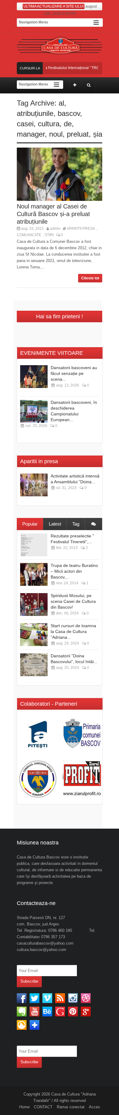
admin (55, 228)
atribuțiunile (35, 113)
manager (31, 134)
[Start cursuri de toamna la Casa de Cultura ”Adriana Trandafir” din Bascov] (34, 634)
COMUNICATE (29, 235)
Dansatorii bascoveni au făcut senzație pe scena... (74, 373)
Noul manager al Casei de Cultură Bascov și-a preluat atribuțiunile (53, 214)
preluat (78, 134)
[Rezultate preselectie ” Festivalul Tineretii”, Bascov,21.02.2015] (34, 544)
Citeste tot (90, 278)
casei (25, 124)
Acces (94, 1107)
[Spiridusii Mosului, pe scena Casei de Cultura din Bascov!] (34, 604)
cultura (49, 124)
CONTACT (43, 1107)
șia (97, 134)
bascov (69, 113)
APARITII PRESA (81, 228)
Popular (30, 523)
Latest (55, 523)
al (61, 103)
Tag (75, 523)
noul (56, 134)
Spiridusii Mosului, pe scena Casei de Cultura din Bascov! (73, 601)
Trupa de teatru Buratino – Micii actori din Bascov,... (74, 571)
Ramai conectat (71, 1107)
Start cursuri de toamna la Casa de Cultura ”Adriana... (73, 631)
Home (24, 1107)
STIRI (49, 235)
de (68, 124)
